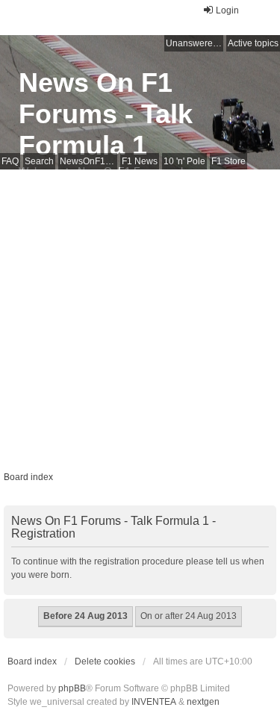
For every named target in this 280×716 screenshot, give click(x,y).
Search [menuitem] (39, 161)
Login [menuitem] (227, 10)
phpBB (72, 688)
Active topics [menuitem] (253, 43)
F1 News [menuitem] (140, 161)
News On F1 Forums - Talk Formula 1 (106, 114)
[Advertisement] (140, 317)
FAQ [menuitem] (10, 161)
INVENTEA (153, 702)
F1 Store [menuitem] (228, 161)
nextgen (203, 702)
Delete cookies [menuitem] (105, 661)
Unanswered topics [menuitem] (194, 43)
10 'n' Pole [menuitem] (184, 161)
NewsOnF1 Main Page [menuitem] (88, 161)
